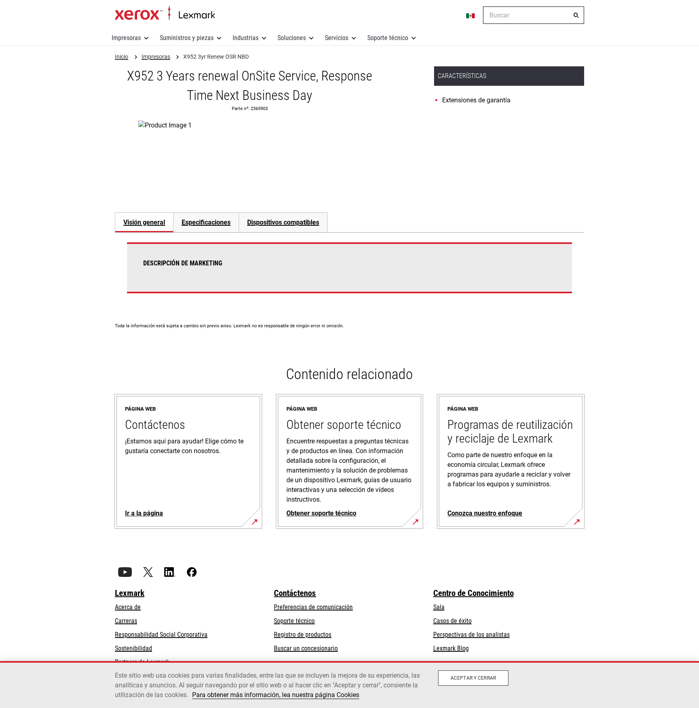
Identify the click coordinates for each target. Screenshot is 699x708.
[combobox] (533, 15)
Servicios (336, 38)
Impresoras (126, 38)
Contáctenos (295, 593)
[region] (349, 684)
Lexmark (129, 593)
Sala (439, 607)
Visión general (144, 222)
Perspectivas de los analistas (471, 634)
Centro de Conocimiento (473, 593)
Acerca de (128, 607)
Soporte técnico (387, 38)
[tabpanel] (349, 273)
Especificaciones (206, 222)
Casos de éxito (452, 621)
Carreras (126, 621)
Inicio (165, 13)
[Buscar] (576, 15)
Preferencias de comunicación (313, 607)
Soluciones (291, 38)
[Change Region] (471, 15)
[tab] (144, 222)
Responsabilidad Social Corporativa (161, 634)
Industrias (245, 38)
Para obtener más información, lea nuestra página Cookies (275, 695)
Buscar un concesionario (306, 648)
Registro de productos (302, 634)
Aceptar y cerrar (473, 678)
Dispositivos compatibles (283, 222)
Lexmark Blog (451, 648)
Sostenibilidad (133, 648)
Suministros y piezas (187, 38)
